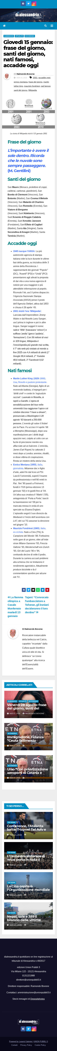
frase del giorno (35, 82)
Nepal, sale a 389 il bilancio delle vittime (24, 918)
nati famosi (45, 86)
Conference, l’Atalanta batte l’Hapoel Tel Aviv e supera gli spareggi (26, 829)
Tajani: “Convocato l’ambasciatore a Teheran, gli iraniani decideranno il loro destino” (37, 605)
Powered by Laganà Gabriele (21, 1041)
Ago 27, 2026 (16, 835)
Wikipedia (32, 90)
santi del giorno (20, 90)
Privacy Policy (26, 1045)
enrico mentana (21, 82)
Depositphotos (37, 999)
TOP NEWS (11, 822)
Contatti (14, 1045)
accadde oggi (44, 77)
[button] (45, 26)
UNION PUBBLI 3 (41, 1041)
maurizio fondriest (32, 86)
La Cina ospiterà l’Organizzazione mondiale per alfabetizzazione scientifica (28, 891)
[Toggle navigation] (52, 26)
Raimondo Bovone (26, 74)
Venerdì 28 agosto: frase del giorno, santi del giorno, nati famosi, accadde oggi (26, 710)
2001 (35, 77)
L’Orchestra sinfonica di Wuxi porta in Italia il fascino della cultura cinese (26, 861)
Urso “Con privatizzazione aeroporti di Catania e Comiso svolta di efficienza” (27, 774)
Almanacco (8, 36)
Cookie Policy (40, 1045)
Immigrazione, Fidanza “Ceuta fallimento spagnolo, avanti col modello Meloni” (25, 742)
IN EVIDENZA (29, 36)
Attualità (19, 36)
